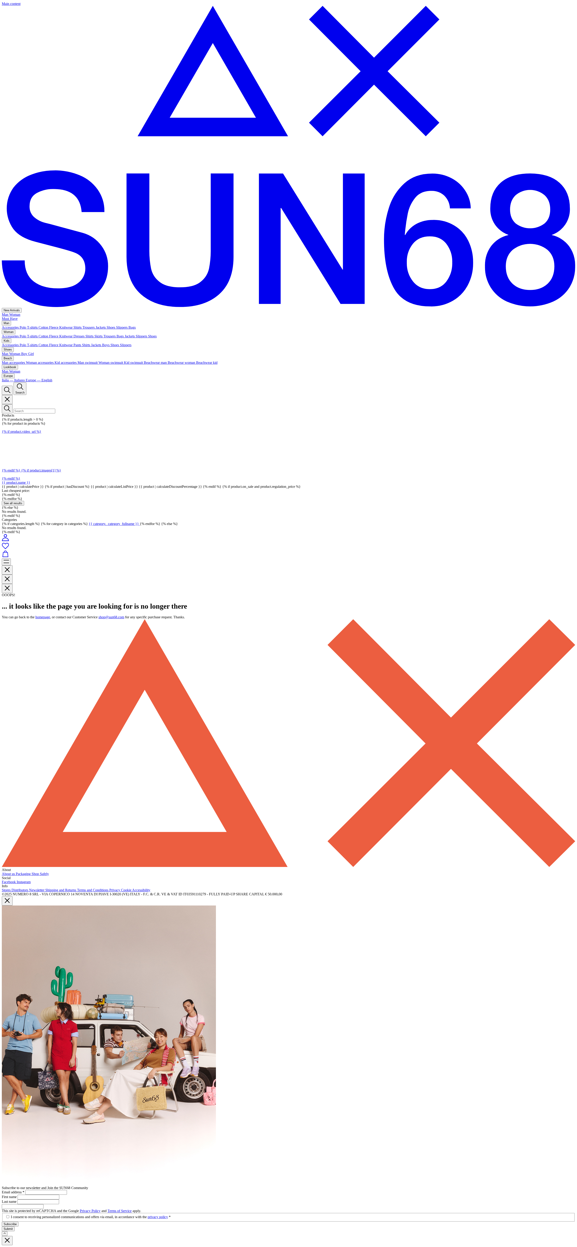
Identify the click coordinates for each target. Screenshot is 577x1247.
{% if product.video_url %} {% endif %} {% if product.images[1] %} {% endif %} (31, 455)
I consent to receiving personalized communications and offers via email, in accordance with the (91, 1217)
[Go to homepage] (288, 306)
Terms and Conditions (93, 890)
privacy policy (158, 1217)
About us (9, 874)
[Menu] (6, 561)
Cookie (126, 890)
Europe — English (39, 380)
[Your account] (5, 540)
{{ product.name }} (16, 482)
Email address (13, 1192)
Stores (6, 890)
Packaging (24, 874)
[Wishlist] (288, 546)
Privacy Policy (90, 1211)
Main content (11, 4)
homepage (42, 617)
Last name (9, 1201)
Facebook (9, 882)
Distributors (20, 890)
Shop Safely (40, 874)
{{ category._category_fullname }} (114, 524)
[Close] (7, 399)
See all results (13, 503)
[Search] (7, 390)
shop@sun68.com (111, 617)
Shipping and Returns (61, 890)
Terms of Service (120, 1211)
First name (10, 1197)
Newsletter (37, 890)
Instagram (24, 882)
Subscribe (10, 1224)
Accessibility (141, 890)
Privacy (115, 890)
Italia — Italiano (14, 380)
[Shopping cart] (288, 554)
